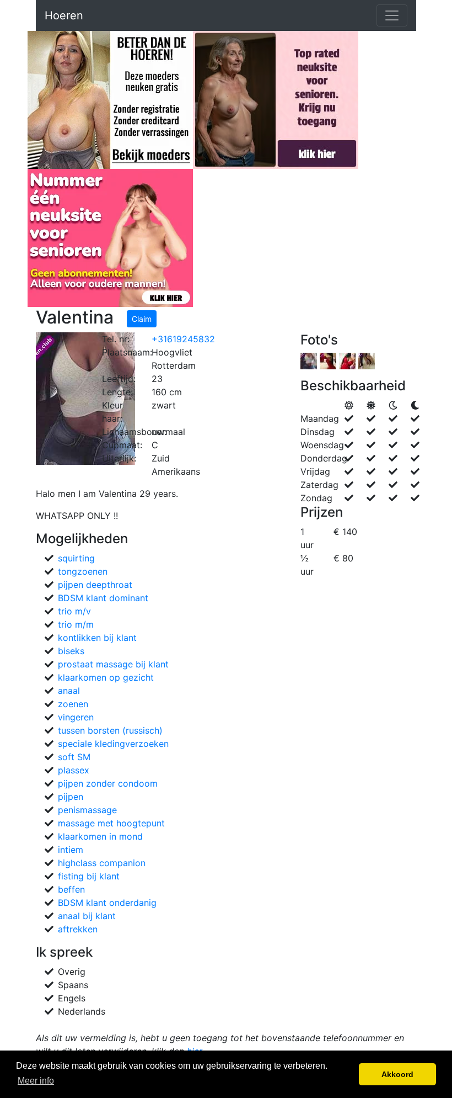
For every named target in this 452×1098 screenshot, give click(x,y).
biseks (71, 650)
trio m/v (74, 611)
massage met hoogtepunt (111, 823)
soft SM (74, 756)
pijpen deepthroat (95, 584)
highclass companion (102, 862)
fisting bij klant (89, 876)
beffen (71, 889)
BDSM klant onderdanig (107, 902)
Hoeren (64, 15)
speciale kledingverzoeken (113, 743)
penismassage (87, 809)
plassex (73, 770)
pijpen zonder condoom (108, 783)
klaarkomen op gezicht (106, 677)
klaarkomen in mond (100, 836)
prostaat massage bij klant (113, 664)
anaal (69, 690)
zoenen (73, 703)
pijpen (70, 796)
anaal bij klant (87, 915)
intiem (70, 849)
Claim (142, 318)
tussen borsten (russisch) (110, 730)
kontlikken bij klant (97, 637)
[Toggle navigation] (391, 15)
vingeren (76, 717)
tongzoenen (82, 571)
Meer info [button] (36, 1080)
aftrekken (78, 929)
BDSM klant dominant (103, 597)
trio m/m (76, 624)
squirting (76, 558)
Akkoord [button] (397, 1074)
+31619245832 (183, 338)
